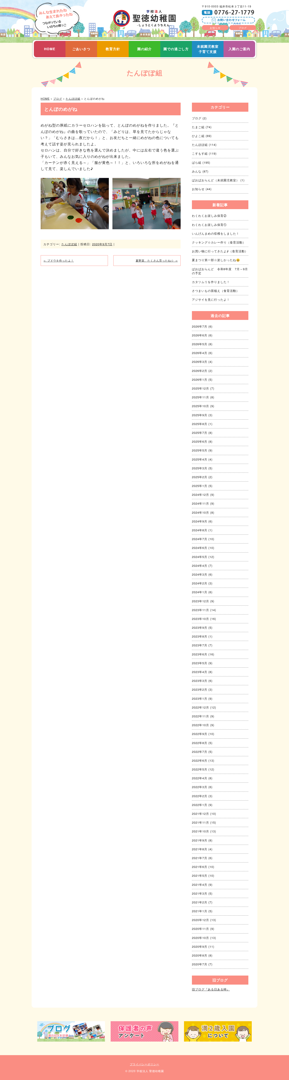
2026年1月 (199, 379)
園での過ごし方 (176, 48)
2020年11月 (200, 928)
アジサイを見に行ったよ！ (211, 299)
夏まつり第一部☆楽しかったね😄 (216, 260)
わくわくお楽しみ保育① (209, 224)
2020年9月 (199, 946)
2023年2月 (199, 689)
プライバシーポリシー (144, 1064)
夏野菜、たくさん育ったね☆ (157, 260)
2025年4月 (199, 459)
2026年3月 (199, 361)
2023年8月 (199, 636)
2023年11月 (200, 610)
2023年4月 (199, 672)
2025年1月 (199, 486)
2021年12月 (200, 813)
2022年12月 (200, 707)
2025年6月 (199, 441)
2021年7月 (199, 858)
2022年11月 (200, 716)
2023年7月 (199, 645)
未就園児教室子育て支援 (208, 49)
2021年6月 (199, 867)
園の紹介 (144, 48)
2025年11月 (200, 397)
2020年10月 (200, 938)
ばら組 (196, 162)
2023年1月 (199, 698)
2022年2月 (199, 796)
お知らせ (215, 27)
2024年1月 (199, 592)
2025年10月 (200, 406)
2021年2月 (199, 902)
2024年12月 (200, 494)
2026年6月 (199, 335)
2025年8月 (199, 424)
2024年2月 (199, 583)
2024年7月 (199, 539)
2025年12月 (200, 388)
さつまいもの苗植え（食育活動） (215, 290)
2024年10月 (200, 512)
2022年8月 (199, 743)
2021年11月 (200, 822)
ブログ (243, 27)
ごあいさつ (81, 48)
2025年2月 (199, 477)
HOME (49, 48)
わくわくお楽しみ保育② (209, 215)
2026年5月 (199, 344)
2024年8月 (199, 530)
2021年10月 (200, 831)
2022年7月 (199, 751)
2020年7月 (199, 964)
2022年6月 (199, 760)
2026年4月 (199, 353)
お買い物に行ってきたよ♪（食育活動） (220, 251)
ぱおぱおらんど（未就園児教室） (215, 180)
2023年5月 (199, 663)
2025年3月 (199, 468)
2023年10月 (200, 619)
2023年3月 (199, 680)
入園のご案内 (239, 48)
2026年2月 (199, 371)
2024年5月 (199, 557)
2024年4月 (199, 565)
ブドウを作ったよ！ (59, 260)
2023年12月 (200, 601)
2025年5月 (199, 450)
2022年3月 (199, 787)
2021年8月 (199, 849)
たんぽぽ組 (145, 72)
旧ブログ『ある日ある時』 (211, 989)
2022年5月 (199, 769)
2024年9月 (199, 521)
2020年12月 (200, 920)
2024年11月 (200, 503)
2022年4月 (199, 778)
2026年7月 (199, 326)
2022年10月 (200, 725)
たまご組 (198, 127)
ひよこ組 (198, 136)
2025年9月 (199, 415)
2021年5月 (199, 875)
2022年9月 (199, 734)
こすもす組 (200, 153)
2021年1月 (199, 911)
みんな (196, 171)
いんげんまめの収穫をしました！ (215, 233)
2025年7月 (199, 432)
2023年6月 (199, 654)
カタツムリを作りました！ (211, 282)
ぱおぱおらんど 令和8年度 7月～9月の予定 (220, 271)
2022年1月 (199, 805)
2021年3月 (199, 893)
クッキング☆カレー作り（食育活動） (219, 242)
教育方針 (113, 48)
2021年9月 (199, 840)
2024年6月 (199, 548)
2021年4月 (199, 884)
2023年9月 (199, 627)
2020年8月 (199, 955)
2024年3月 (199, 574)
